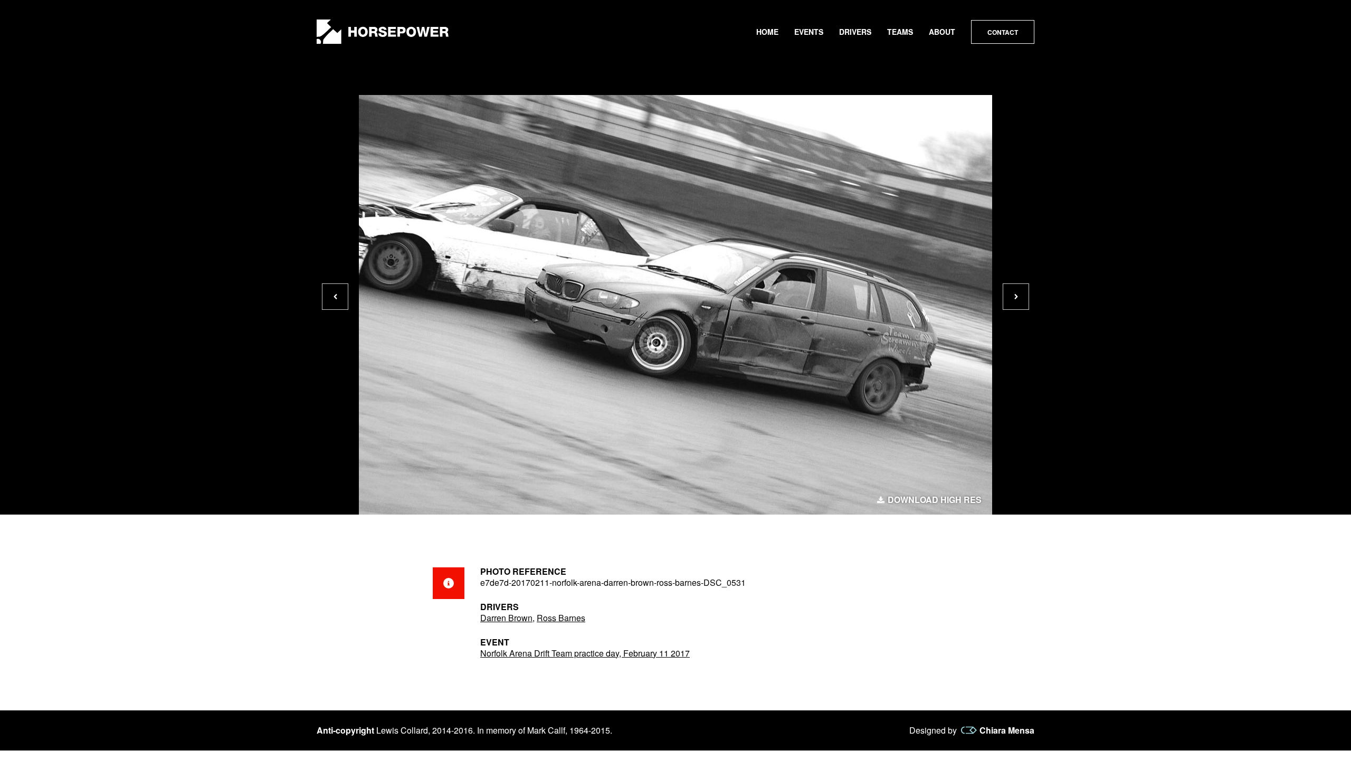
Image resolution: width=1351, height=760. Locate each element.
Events (808, 31)
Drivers (855, 31)
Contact (1002, 32)
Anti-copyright (345, 730)
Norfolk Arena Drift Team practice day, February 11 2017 (585, 653)
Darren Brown (506, 618)
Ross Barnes (561, 618)
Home (767, 31)
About (942, 31)
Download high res (935, 500)
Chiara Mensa (1006, 730)
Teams (900, 31)
